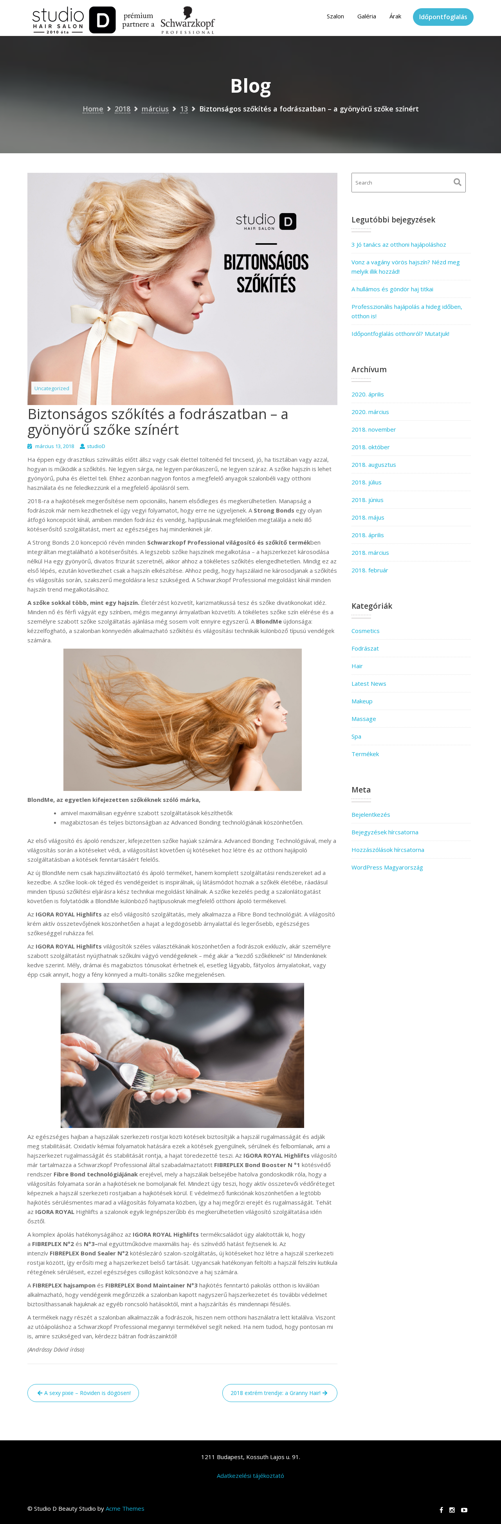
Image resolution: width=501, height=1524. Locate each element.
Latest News (368, 683)
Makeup (362, 701)
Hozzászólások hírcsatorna (387, 849)
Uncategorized (51, 388)
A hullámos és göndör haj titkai (392, 289)
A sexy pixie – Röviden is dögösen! (87, 1393)
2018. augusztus (373, 464)
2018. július (366, 482)
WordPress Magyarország (387, 867)
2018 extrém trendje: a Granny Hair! (276, 1393)
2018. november (373, 429)
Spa (356, 736)
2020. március (370, 412)
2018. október (370, 447)
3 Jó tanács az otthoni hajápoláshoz (398, 244)
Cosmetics (365, 631)
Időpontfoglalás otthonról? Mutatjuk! (400, 333)
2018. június (367, 500)
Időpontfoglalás (443, 17)
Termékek (365, 754)
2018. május (367, 517)
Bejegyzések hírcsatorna (384, 832)
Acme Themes (125, 1508)
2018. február (369, 570)
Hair (357, 666)
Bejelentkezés (370, 814)
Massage (363, 719)
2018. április (367, 535)
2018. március (370, 552)
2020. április (367, 394)
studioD (96, 446)
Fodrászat (365, 648)
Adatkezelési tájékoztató (250, 1475)
